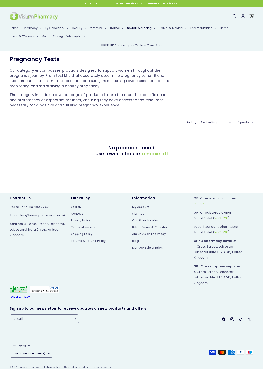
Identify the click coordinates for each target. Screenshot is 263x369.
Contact (77, 214)
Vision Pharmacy (30, 367)
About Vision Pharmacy (149, 234)
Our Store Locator (145, 220)
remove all (155, 154)
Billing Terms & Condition (150, 227)
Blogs (136, 241)
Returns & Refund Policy (88, 241)
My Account (141, 207)
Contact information (76, 367)
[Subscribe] (74, 318)
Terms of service (83, 227)
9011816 (199, 204)
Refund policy (52, 367)
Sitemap (138, 214)
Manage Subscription (147, 248)
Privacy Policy (81, 220)
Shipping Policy (82, 234)
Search (76, 207)
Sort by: (191, 122)
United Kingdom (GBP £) (29, 353)
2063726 (221, 218)
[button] (31, 28)
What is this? (20, 297)
